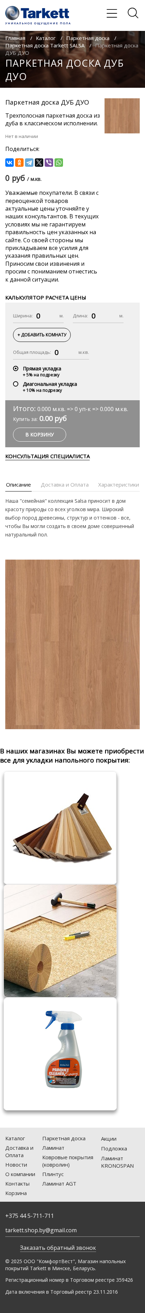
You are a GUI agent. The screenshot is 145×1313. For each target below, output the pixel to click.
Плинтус (53, 1173)
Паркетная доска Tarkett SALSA (44, 45)
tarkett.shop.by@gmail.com (41, 1230)
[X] (39, 162)
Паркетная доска (87, 37)
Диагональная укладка (50, 384)
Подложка (114, 1148)
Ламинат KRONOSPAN (117, 1162)
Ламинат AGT (59, 1183)
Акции (108, 1138)
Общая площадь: (32, 352)
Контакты (17, 1183)
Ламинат (53, 1147)
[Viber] (49, 162)
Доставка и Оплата (19, 1151)
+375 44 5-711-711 (29, 1216)
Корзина (16, 1192)
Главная (15, 37)
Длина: (80, 315)
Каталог (46, 37)
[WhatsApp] (59, 162)
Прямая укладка (42, 368)
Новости (16, 1164)
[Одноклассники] (19, 162)
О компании (20, 1173)
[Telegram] (29, 162)
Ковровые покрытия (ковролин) (67, 1161)
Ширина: (23, 315)
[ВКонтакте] (9, 162)
